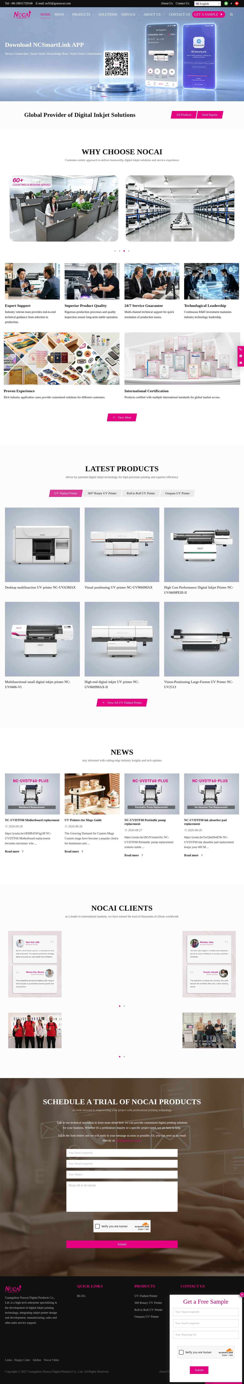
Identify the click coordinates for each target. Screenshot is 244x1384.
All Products (184, 114)
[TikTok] (231, 4)
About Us (167, 3)
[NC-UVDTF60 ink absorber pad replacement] (211, 793)
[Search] (231, 14)
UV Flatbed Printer (66, 493)
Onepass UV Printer (177, 493)
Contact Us (182, 3)
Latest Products (122, 468)
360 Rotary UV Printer (148, 1302)
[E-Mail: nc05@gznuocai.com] (241, 363)
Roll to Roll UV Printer (141, 493)
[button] (104, 95)
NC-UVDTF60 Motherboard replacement (32, 820)
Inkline (37, 1360)
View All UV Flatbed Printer (124, 702)
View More (124, 417)
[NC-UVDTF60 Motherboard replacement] (32, 793)
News (122, 752)
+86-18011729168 (21, 3)
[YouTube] (236, 4)
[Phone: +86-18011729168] (241, 349)
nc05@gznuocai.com (58, 3)
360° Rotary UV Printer (102, 493)
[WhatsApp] (226, 4)
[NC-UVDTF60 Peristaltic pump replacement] (151, 793)
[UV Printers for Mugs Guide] (92, 793)
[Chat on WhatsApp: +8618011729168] (241, 356)
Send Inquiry (210, 114)
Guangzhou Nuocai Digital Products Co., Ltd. (55, 1371)
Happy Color (22, 1360)
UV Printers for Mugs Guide (83, 820)
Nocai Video (51, 1360)
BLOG (81, 1296)
